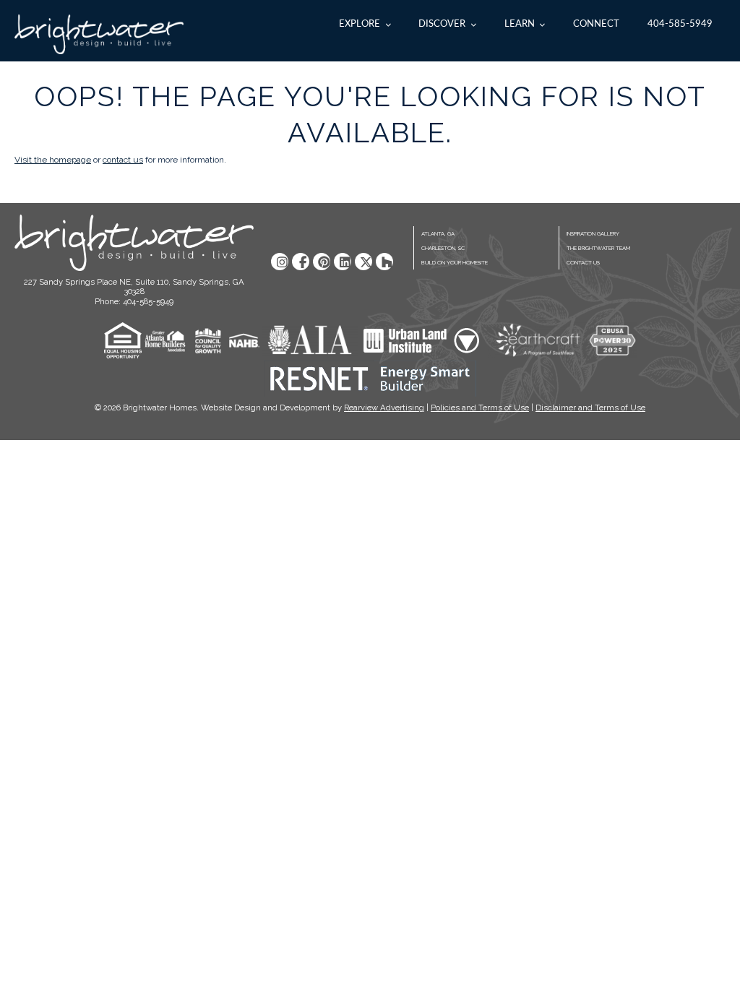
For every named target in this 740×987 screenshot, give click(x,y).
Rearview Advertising (384, 407)
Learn (519, 24)
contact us (123, 160)
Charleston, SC (443, 248)
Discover (441, 24)
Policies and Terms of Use (480, 407)
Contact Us (583, 262)
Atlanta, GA (438, 233)
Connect (596, 24)
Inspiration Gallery (593, 233)
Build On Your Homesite (454, 262)
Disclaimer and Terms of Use (590, 407)
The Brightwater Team (598, 248)
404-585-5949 (680, 24)
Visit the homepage (52, 160)
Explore (359, 24)
